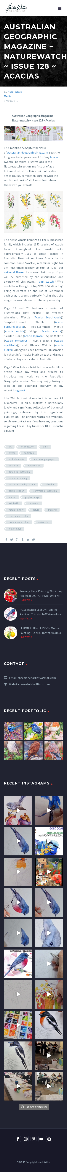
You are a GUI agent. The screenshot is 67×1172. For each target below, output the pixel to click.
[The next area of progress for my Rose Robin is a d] (18, 933)
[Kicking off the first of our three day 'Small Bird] (49, 1086)
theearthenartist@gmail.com (37, 678)
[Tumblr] (22, 539)
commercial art (16, 490)
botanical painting (18, 478)
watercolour (15, 528)
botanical (13, 465)
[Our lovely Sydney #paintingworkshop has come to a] (49, 1055)
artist (45, 446)
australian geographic (45, 459)
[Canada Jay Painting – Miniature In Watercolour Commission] (13, 750)
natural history (16, 509)
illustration (33, 503)
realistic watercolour (19, 522)
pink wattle (46, 281)
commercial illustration (45, 490)
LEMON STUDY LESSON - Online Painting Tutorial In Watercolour (40, 630)
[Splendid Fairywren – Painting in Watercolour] (13, 731)
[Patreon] (49, 1139)
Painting (52, 509)
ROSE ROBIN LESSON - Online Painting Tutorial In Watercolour (40, 612)
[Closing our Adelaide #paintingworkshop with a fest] (49, 994)
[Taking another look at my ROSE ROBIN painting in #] (18, 841)
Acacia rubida (14, 331)
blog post (19, 390)
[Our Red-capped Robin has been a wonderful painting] (18, 1025)
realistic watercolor (18, 516)
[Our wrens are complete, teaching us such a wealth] (18, 1086)
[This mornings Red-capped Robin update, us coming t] (49, 1025)
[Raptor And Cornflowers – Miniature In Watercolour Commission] (33, 750)
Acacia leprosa (33, 336)
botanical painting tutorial (22, 484)
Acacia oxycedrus (16, 340)
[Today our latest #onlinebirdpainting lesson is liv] (18, 964)
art (10, 446)
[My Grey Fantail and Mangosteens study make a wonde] (18, 810)
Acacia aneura (51, 331)
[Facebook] (6, 539)
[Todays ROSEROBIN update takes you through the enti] (18, 902)
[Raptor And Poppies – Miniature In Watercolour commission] (53, 750)
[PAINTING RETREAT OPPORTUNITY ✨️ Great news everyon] (49, 872)
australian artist (16, 459)
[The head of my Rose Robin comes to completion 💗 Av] (49, 933)
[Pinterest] (17, 539)
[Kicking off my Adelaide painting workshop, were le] (18, 1055)
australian (29, 453)
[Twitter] (11, 539)
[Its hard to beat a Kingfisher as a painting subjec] (49, 810)
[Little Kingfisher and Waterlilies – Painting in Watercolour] (33, 731)
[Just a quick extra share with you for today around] (49, 841)
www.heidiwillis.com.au (35, 684)
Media (7, 96)
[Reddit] (33, 539)
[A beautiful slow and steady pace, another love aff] (18, 872)
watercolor (43, 522)
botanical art (34, 465)
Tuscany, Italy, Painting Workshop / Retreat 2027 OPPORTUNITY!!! (41, 593)
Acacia (54, 157)
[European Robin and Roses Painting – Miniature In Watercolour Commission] (53, 731)
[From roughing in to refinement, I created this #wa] (18, 994)
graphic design (32, 497)
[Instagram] (26, 1139)
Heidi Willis (15, 91)
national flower (14, 272)
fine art (12, 497)
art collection (27, 446)
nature (36, 509)
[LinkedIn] (27, 539)
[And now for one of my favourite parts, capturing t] (49, 902)
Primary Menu (59, 8)
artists (12, 453)
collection (49, 484)
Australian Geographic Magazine (28, 152)
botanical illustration (19, 471)
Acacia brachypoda (48, 317)
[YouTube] (41, 1139)
